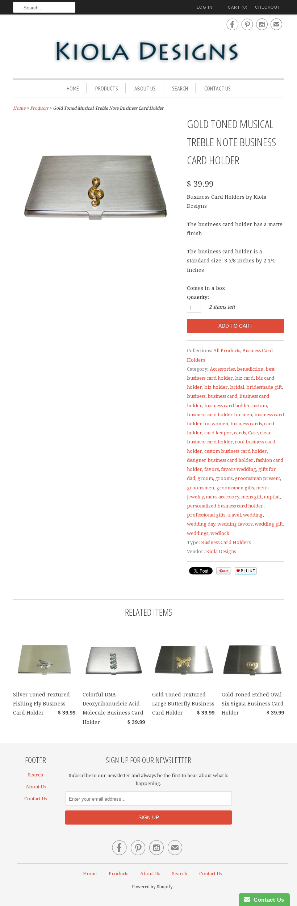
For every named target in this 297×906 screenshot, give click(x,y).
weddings (197, 533)
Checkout (267, 7)
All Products (226, 350)
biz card (244, 378)
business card (222, 396)
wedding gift (269, 524)
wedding (253, 515)
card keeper (218, 432)
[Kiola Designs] (148, 52)
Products (106, 88)
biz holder (216, 387)
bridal (237, 387)
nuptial (272, 497)
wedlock (219, 533)
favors (211, 469)
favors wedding (238, 469)
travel (234, 515)
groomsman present (257, 478)
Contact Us (217, 88)
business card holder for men (219, 414)
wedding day (201, 524)
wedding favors (234, 524)
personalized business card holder (225, 506)
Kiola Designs (221, 551)
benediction (250, 369)
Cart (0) (238, 7)
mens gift (251, 497)
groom (205, 478)
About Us (145, 88)
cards (240, 432)
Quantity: (198, 297)
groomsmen (200, 487)
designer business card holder (220, 460)
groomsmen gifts (235, 487)
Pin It (223, 570)
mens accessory (222, 497)
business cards (246, 423)
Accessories (222, 369)
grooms (224, 478)
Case (253, 432)
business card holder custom (235, 405)
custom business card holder (235, 451)
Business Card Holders (226, 542)
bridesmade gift (264, 387)
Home (73, 88)
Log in (205, 7)
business (196, 396)
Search (180, 88)
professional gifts (206, 515)
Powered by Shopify (152, 886)
